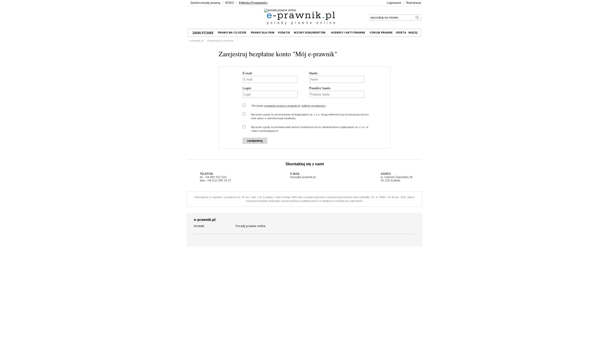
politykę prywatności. (314, 105)
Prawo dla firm (263, 32)
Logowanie (394, 3)
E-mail (247, 73)
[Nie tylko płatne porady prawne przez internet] (301, 19)
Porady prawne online (250, 226)
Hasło (313, 73)
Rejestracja (413, 3)
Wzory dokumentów (309, 32)
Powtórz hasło (319, 88)
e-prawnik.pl (196, 40)
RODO (229, 3)
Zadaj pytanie (202, 32)
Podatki (284, 32)
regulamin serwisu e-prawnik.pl (282, 105)
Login (247, 88)
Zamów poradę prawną (205, 3)
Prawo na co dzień (232, 32)
